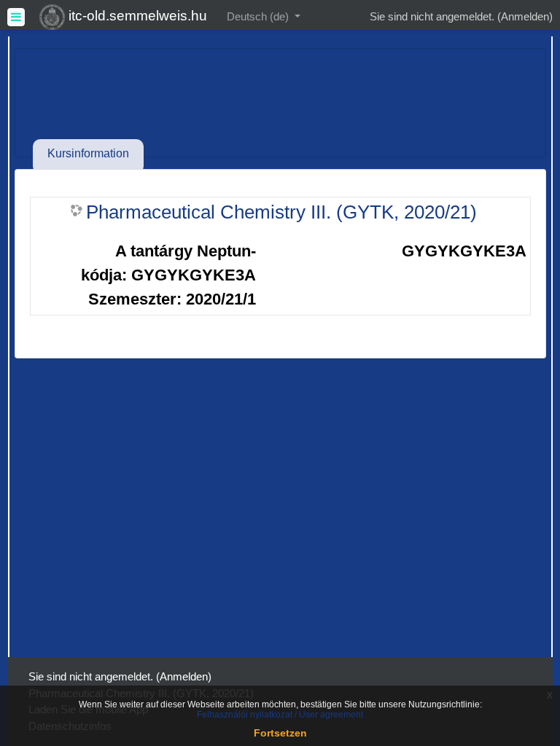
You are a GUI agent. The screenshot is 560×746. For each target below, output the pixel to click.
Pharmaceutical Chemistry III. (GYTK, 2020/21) (281, 212)
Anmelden (525, 16)
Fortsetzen (280, 733)
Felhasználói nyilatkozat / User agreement (280, 715)
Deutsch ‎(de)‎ (259, 16)
